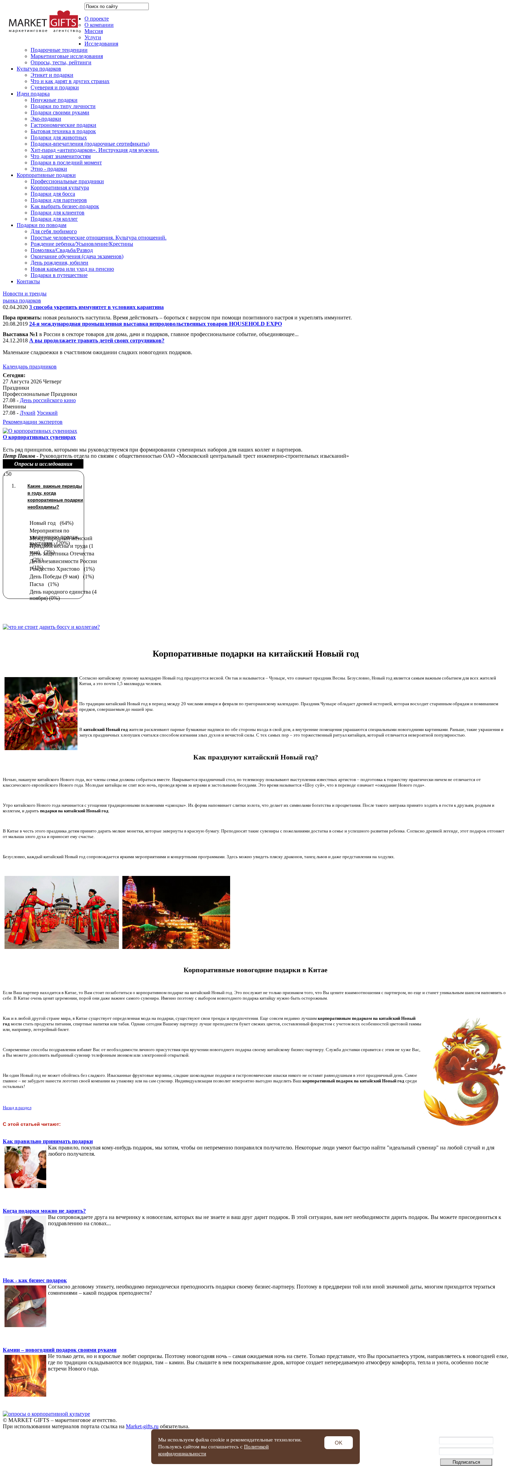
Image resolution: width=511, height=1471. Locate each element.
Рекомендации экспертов (33, 422)
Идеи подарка (33, 94)
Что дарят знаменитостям (61, 156)
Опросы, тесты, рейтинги (61, 62)
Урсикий (47, 413)
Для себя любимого (54, 231)
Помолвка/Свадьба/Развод (62, 250)
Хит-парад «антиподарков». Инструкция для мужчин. (95, 150)
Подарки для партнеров (59, 200)
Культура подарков (39, 69)
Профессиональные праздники (67, 181)
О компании (99, 25)
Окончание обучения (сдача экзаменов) (77, 256)
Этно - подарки (49, 169)
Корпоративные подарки (46, 175)
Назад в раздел (17, 1107)
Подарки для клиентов (57, 213)
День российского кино (48, 400)
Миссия (93, 31)
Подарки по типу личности (63, 106)
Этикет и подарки (52, 75)
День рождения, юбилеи (59, 263)
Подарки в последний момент (66, 162)
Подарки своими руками (60, 112)
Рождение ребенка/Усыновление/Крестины (82, 244)
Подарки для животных (59, 137)
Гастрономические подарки (63, 125)
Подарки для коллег (54, 219)
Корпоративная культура (60, 187)
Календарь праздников (30, 366)
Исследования (101, 44)
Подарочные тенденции (59, 50)
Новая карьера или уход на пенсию (72, 269)
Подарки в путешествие (59, 275)
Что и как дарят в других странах (70, 81)
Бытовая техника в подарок (63, 131)
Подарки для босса (53, 194)
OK (338, 1443)
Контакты (28, 281)
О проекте (96, 19)
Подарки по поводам (41, 225)
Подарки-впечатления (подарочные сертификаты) (90, 144)
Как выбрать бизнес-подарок (65, 206)
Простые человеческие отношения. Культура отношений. (99, 238)
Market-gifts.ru (142, 1426)
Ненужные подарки (54, 100)
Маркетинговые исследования (67, 56)
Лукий (27, 413)
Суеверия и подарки (55, 87)
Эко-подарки (46, 119)
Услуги (92, 37)
